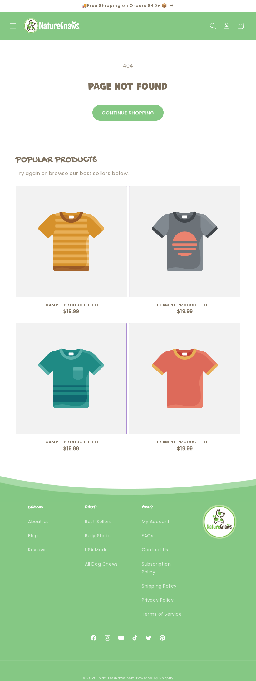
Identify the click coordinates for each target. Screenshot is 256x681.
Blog (33, 535)
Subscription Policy (156, 568)
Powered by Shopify (155, 677)
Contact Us (155, 550)
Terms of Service (162, 614)
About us (38, 521)
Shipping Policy (159, 586)
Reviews (37, 550)
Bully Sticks (98, 535)
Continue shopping (128, 112)
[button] (13, 26)
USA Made (96, 550)
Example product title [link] (71, 305)
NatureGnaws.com (117, 677)
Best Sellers (98, 521)
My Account (156, 521)
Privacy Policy (158, 600)
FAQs (147, 535)
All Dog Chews (101, 564)
